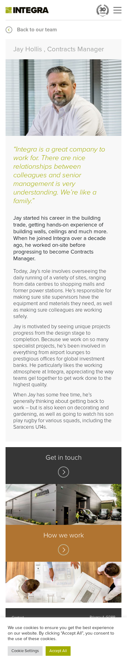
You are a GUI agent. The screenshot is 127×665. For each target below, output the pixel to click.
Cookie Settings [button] (25, 650)
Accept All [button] (58, 650)
